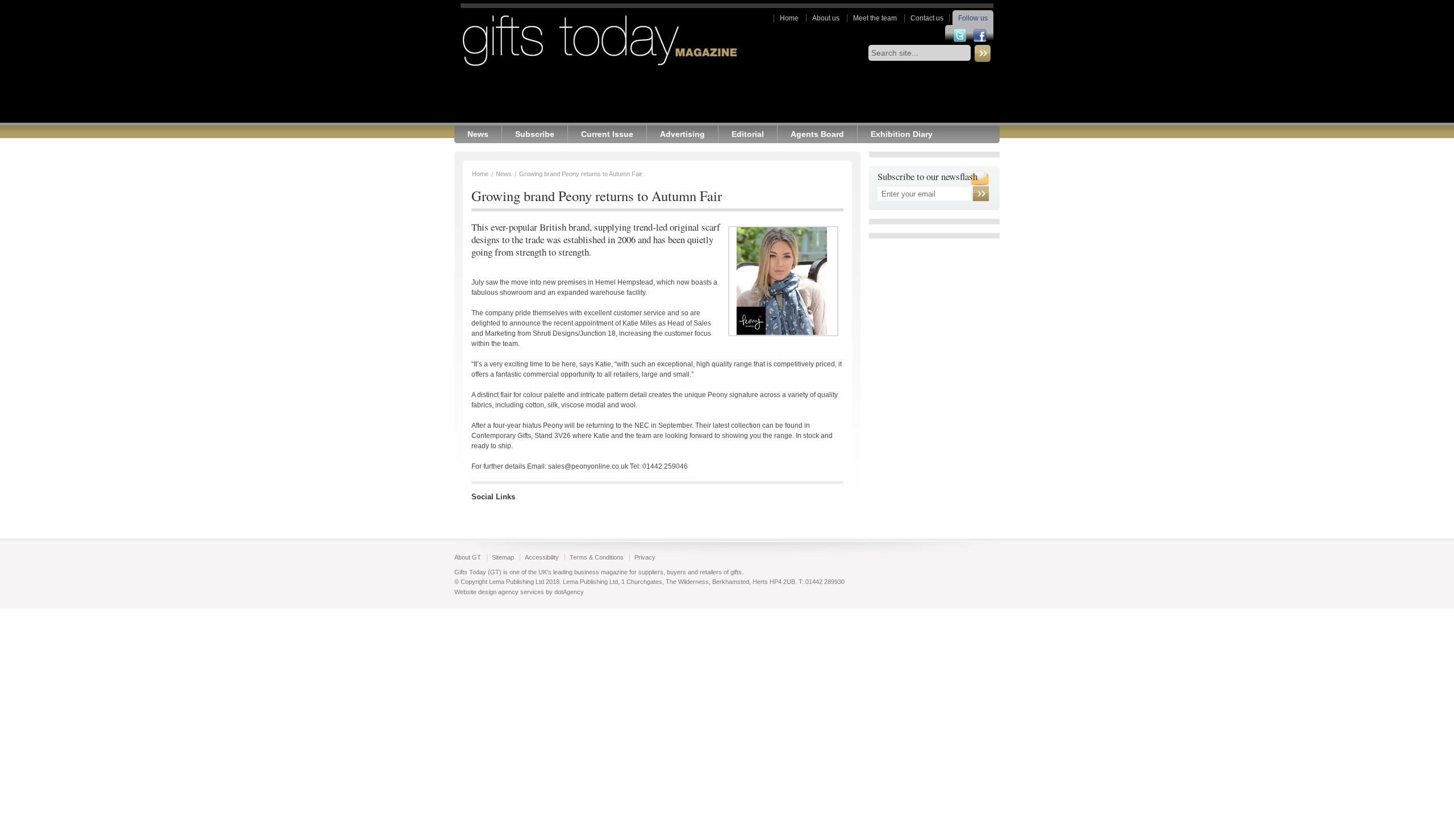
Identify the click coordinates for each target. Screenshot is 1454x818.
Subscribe (534, 134)
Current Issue (607, 134)
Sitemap (503, 557)
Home (789, 18)
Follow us (973, 18)
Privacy (644, 557)
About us (825, 18)
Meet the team (875, 18)
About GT (467, 557)
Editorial (748, 134)
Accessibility (542, 557)
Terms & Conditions (597, 557)
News (477, 134)
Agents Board (817, 134)
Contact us (926, 18)
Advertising (682, 134)
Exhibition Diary (902, 134)
